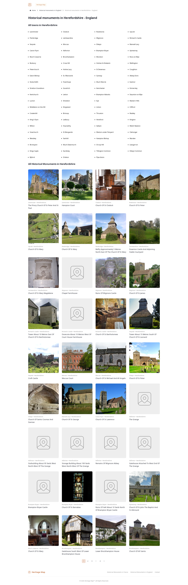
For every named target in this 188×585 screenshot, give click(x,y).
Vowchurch (34, 132)
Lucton (32, 101)
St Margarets (68, 132)
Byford (32, 157)
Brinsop (66, 113)
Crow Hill (66, 63)
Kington (133, 120)
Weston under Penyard (104, 132)
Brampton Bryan (102, 51)
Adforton (66, 51)
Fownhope (67, 82)
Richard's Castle (135, 38)
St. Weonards (68, 76)
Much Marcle (101, 82)
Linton (98, 107)
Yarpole (32, 44)
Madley (132, 113)
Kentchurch (34, 94)
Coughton (133, 69)
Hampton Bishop (102, 138)
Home (34, 10)
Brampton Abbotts (103, 94)
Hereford (99, 120)
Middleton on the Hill (37, 107)
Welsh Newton (135, 126)
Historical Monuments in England (141, 572)
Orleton (66, 157)
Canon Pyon (34, 51)
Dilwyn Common (136, 151)
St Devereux (100, 69)
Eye (97, 101)
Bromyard (33, 145)
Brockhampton (68, 57)
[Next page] (104, 561)
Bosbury (33, 63)
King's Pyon (34, 120)
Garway (99, 76)
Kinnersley (133, 88)
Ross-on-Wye (134, 57)
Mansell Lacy (134, 44)
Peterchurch (34, 69)
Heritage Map (40, 5)
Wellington (134, 63)
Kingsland (66, 107)
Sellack (98, 126)
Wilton (32, 126)
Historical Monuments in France (117, 572)
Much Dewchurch (69, 145)
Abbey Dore (134, 76)
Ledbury (66, 120)
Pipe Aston (100, 157)
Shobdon (66, 101)
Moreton (99, 57)
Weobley (33, 138)
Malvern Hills (134, 101)
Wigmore (99, 38)
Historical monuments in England (50, 10)
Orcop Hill (100, 145)
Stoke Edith (34, 82)
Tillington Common (103, 151)
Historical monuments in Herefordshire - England (81, 10)
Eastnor (132, 82)
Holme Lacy (67, 69)
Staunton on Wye (136, 94)
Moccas (66, 44)
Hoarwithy (67, 126)
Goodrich (66, 88)
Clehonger (133, 132)
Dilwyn (98, 44)
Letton (65, 94)
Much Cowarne (35, 57)
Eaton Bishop (35, 76)
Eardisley (66, 151)
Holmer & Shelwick (103, 63)
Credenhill (33, 113)
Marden (133, 138)
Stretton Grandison (37, 88)
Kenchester (100, 88)
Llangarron (134, 145)
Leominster (34, 32)
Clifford (132, 107)
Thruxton (99, 113)
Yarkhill (65, 138)
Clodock (66, 32)
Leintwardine (68, 38)
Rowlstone (100, 32)
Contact (157, 572)
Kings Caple (34, 151)
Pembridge (34, 38)
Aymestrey (133, 51)
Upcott (132, 32)
